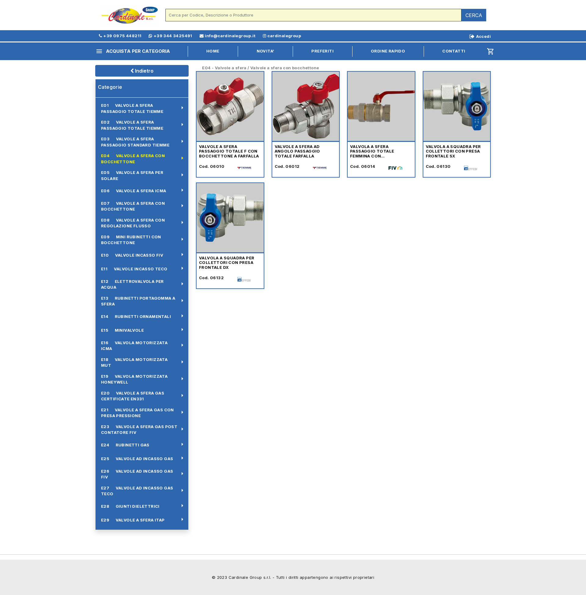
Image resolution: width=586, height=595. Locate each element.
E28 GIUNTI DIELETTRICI (130, 506)
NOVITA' (265, 51)
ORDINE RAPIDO (388, 51)
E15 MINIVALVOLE (122, 330)
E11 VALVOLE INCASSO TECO (134, 268)
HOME (212, 51)
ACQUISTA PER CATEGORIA (133, 51)
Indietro (144, 71)
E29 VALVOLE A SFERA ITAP (133, 519)
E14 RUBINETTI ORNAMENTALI (136, 316)
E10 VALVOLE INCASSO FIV (132, 255)
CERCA (473, 15)
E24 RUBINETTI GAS (125, 444)
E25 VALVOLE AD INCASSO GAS (137, 458)
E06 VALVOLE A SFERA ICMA (133, 190)
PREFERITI (322, 51)
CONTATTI (453, 51)
